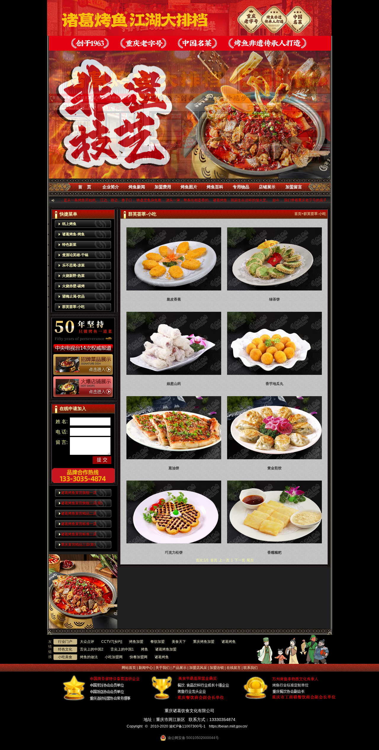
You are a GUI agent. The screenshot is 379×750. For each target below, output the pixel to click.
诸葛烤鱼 (228, 642)
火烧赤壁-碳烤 (73, 286)
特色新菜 (69, 244)
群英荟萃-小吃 (73, 307)
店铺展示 (267, 186)
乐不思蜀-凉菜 (73, 265)
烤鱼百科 (215, 186)
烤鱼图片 (189, 186)
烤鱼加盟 (136, 642)
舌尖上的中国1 (122, 649)
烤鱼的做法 (89, 657)
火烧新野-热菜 (73, 276)
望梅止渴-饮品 (73, 296)
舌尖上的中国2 (91, 649)
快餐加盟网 (138, 657)
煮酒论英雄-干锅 (75, 255)
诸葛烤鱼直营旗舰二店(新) (81, 503)
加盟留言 (293, 186)
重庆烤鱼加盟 (203, 642)
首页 (297, 214)
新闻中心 (146, 668)
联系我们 (250, 668)
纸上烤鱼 (69, 224)
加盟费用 (163, 186)
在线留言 (234, 668)
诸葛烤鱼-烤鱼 (73, 234)
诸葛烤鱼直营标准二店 (79, 534)
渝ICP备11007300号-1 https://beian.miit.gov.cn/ (209, 726)
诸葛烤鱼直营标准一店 (79, 524)
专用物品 (241, 186)
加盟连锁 (217, 668)
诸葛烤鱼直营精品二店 (79, 513)
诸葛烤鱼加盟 (165, 649)
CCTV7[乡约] (111, 642)
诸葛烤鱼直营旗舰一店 (79, 493)
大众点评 (87, 642)
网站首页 (129, 668)
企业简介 (110, 186)
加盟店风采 (198, 668)
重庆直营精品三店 (78, 544)
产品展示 (179, 668)
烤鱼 (144, 649)
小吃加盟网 (114, 657)
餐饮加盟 (157, 642)
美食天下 (179, 642)
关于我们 (162, 668)
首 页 (84, 186)
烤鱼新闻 (137, 186)
